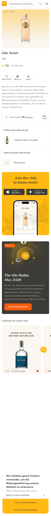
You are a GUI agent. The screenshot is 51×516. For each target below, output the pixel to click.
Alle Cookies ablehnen (25, 502)
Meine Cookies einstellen (17, 495)
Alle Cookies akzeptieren (25, 510)
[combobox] (25, 3)
